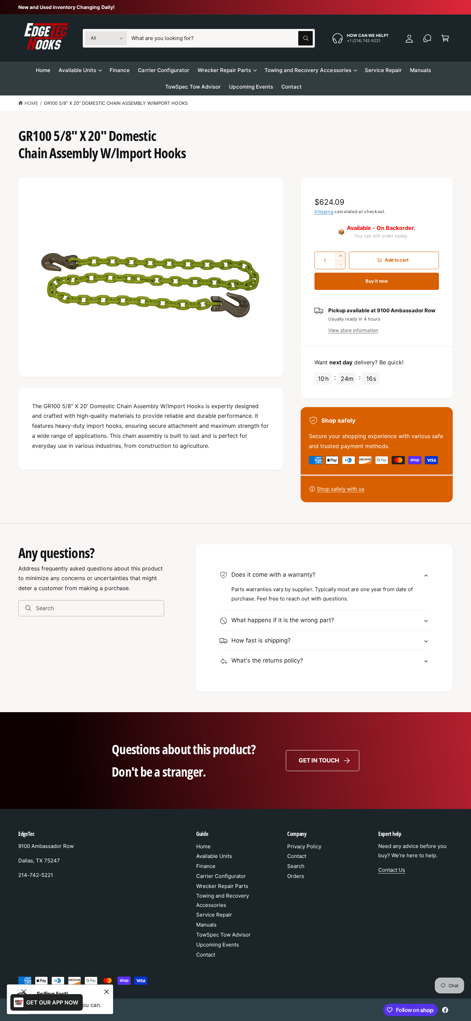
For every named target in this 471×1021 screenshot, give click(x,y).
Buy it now (376, 281)
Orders (295, 876)
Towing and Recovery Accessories (307, 70)
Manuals (206, 924)
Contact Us (391, 870)
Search (295, 866)
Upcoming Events (217, 944)
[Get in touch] (427, 38)
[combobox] (222, 38)
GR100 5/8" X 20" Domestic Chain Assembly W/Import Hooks (116, 103)
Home (31, 103)
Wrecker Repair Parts (224, 70)
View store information (353, 330)
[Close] (106, 992)
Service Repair (214, 914)
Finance (206, 866)
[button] (445, 38)
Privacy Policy (304, 846)
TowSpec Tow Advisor (223, 934)
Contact (205, 954)
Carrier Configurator (221, 876)
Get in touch (319, 760)
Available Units (77, 70)
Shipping (323, 211)
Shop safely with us (340, 489)
